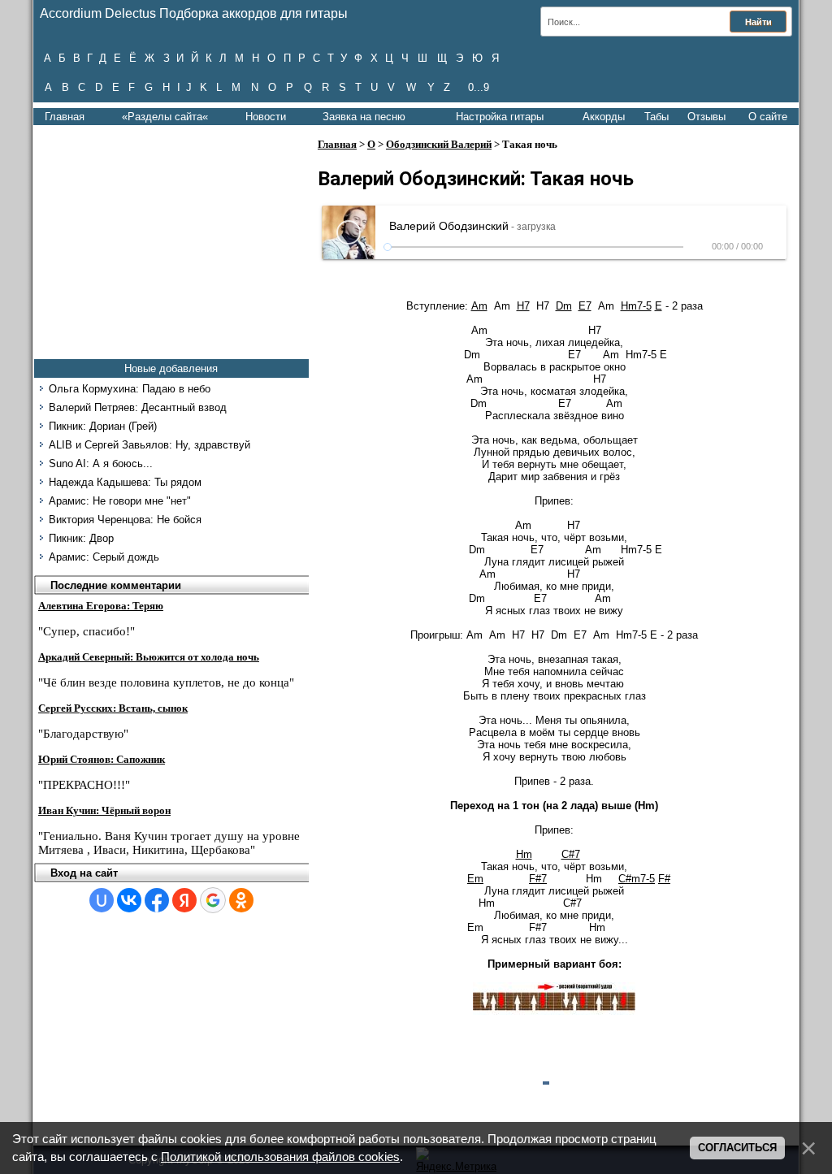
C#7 (570, 854)
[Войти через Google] (213, 900)
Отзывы (706, 116)
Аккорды (604, 116)
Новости (265, 116)
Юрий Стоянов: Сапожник (101, 759)
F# (664, 879)
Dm (564, 306)
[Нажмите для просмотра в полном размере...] (554, 1011)
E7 (585, 306)
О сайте (767, 116)
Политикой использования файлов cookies (280, 1156)
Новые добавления (171, 368)
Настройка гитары (500, 116)
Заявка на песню (364, 116)
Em (475, 879)
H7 (523, 306)
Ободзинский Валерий (439, 144)
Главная (64, 116)
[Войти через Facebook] (157, 900)
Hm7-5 (636, 306)
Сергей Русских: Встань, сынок (113, 708)
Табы (656, 116)
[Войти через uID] (101, 900)
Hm (524, 854)
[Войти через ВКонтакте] (129, 900)
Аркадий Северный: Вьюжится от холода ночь (148, 657)
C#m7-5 (636, 879)
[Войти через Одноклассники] (241, 900)
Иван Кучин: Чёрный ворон (104, 810)
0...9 (478, 87)
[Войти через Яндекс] (184, 900)
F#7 (538, 879)
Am (479, 306)
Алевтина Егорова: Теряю (100, 606)
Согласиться (737, 1148)
